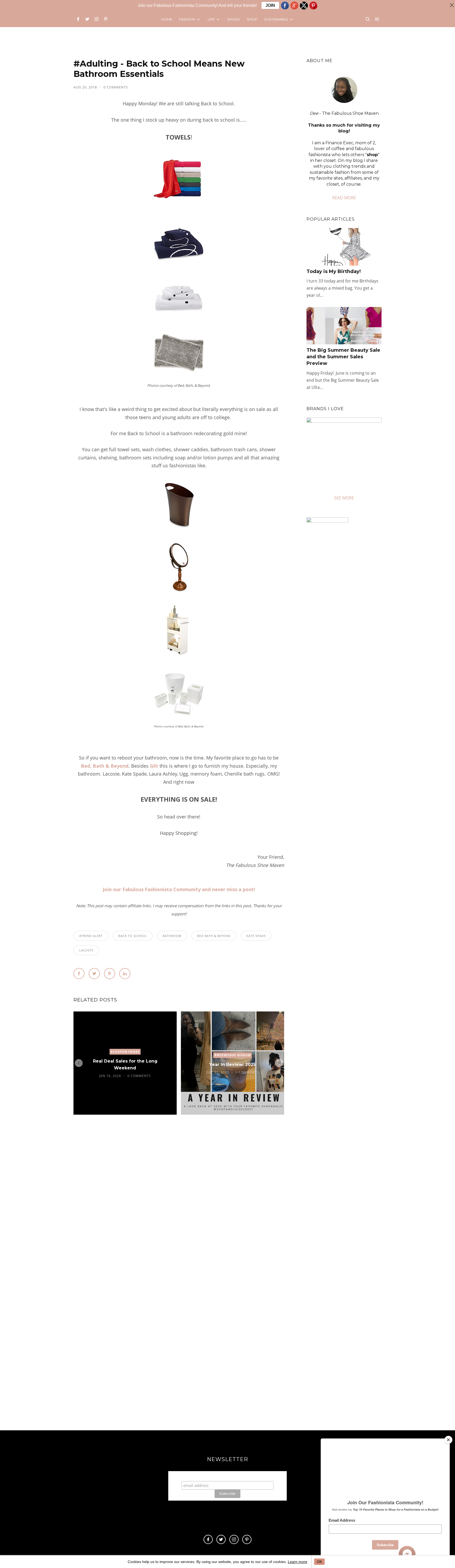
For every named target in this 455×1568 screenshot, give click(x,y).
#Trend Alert (91, 936)
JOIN (270, 5)
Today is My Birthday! (333, 271)
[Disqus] (178, 1199)
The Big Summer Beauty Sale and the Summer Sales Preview (343, 356)
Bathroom (172, 936)
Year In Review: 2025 (232, 1064)
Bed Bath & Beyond (214, 936)
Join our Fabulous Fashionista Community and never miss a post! (179, 889)
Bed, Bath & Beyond (104, 766)
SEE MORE (344, 498)
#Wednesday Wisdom (232, 1055)
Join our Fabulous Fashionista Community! (227, 1476)
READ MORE (344, 198)
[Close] (448, 1440)
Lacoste (86, 950)
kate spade (256, 936)
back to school (132, 936)
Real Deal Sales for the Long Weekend (125, 1064)
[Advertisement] (350, 728)
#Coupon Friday (125, 1052)
